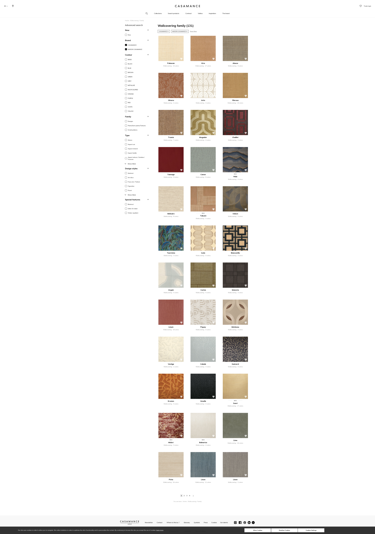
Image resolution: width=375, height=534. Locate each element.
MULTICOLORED (133, 90)
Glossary (187, 522)
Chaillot (235, 137)
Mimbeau (235, 327)
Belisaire (171, 214)
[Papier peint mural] (253, 523)
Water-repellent (133, 213)
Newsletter (149, 522)
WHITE (130, 107)
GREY (129, 81)
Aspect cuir (131, 144)
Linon (203, 479)
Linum (171, 327)
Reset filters (193, 31)
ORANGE (131, 94)
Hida (235, 176)
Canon (203, 174)
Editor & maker (133, 209)
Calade (203, 364)
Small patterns (132, 130)
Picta (171, 479)
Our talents (224, 522)
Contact (159, 522)
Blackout (130, 204)
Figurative (131, 186)
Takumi (203, 216)
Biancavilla (235, 253)
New (129, 35)
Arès (203, 100)
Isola (203, 253)
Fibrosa (235, 100)
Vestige (171, 364)
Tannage (171, 174)
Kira (203, 63)
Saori (235, 403)
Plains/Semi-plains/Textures (137, 126)
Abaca (130, 140)
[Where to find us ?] (13, 6)
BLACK (130, 64)
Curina (203, 290)
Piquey (203, 327)
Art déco (131, 177)
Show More (132, 164)
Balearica (203, 442)
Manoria (235, 290)
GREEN (130, 77)
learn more (159, 530)
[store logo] (187, 6)
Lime (235, 440)
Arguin (171, 290)
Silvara (171, 100)
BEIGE (130, 59)
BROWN (130, 72)
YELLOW (130, 111)
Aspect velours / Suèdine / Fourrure (136, 158)
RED (129, 102)
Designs (130, 121)
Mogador (203, 137)
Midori (171, 442)
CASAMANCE (132, 45)
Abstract (130, 173)
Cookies (214, 522)
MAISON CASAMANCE (135, 49)
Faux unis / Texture (134, 182)
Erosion (171, 401)
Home (127, 20)
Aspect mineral (133, 149)
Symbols (197, 522)
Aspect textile (132, 153)
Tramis (171, 137)
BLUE (129, 68)
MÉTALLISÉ (131, 85)
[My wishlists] (360, 6)
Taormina (171, 253)
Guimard (235, 364)
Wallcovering (134, 20)
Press (206, 522)
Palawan (171, 63)
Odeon (235, 214)
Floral (130, 190)
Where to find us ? (173, 522)
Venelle (203, 401)
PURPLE (130, 98)
